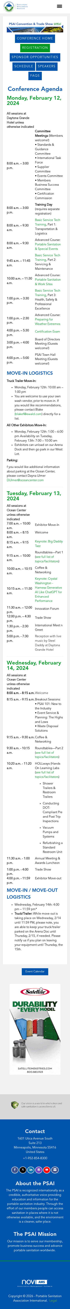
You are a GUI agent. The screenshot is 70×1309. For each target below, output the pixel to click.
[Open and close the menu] (47, 7)
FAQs (35, 75)
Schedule (23, 66)
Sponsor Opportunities (35, 57)
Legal (53, 1300)
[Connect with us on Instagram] (38, 1170)
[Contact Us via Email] (55, 1170)
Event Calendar (35, 971)
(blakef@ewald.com (28, 414)
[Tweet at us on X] (22, 1170)
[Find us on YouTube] (46, 1170)
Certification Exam (47, 331)
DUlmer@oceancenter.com (25, 480)
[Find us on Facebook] (14, 1170)
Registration (35, 48)
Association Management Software (35, 1286)
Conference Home (35, 38)
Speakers (47, 66)
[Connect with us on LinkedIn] (30, 1170)
